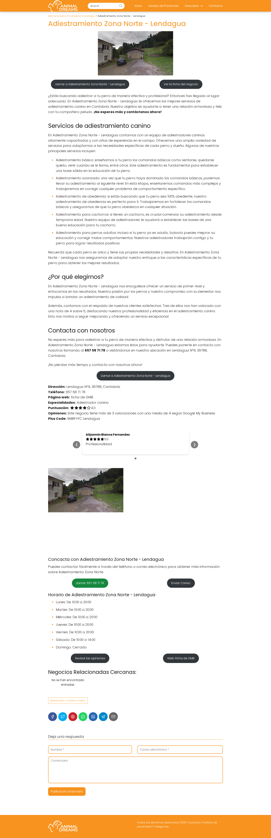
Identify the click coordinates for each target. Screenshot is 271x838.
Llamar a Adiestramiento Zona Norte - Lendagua (135, 376)
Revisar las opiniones (90, 658)
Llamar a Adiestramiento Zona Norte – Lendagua (90, 84)
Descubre (192, 6)
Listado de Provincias (163, 6)
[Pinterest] (72, 716)
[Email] (113, 716)
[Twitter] (62, 716)
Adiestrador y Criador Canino (68, 700)
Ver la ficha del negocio (181, 84)
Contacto (216, 6)
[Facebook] (52, 716)
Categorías (161, 826)
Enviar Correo (180, 583)
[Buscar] (121, 6)
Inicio (138, 6)
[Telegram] (103, 716)
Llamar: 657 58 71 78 (90, 583)
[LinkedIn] (93, 716)
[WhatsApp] (83, 716)
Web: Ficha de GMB (180, 658)
